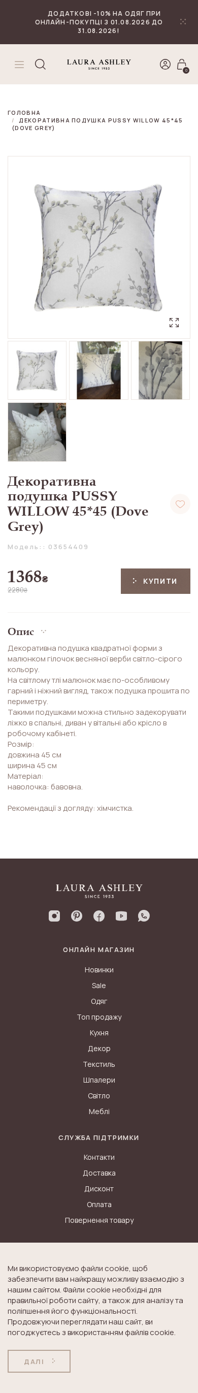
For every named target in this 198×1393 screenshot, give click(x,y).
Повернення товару (99, 1220)
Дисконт (99, 1188)
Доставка (99, 1173)
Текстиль (99, 1064)
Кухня (99, 1032)
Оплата (99, 1204)
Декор (99, 1048)
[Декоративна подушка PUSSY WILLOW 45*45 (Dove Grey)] (37, 370)
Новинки (99, 969)
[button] (99, 628)
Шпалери (99, 1080)
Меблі (99, 1111)
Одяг (99, 1001)
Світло (99, 1095)
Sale (99, 985)
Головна (24, 112)
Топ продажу (99, 1017)
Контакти (99, 1157)
